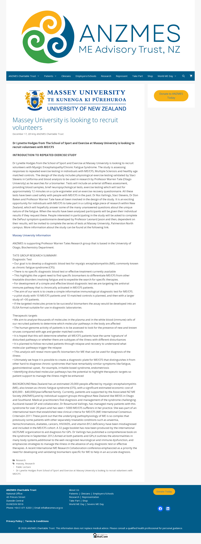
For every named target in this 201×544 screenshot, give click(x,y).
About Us (74, 489)
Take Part (137, 76)
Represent (122, 76)
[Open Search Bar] (183, 76)
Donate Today (164, 491)
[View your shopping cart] (191, 76)
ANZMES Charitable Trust (22, 76)
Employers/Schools (86, 76)
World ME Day (165, 76)
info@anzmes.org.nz (52, 507)
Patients (48, 76)
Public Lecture (23, 466)
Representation (90, 497)
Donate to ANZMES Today (171, 96)
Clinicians (66, 76)
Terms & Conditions (37, 521)
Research (106, 76)
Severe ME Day (95, 504)
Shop (150, 76)
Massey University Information (32, 235)
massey (20, 463)
